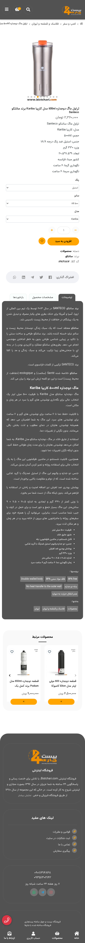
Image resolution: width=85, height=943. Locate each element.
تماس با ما (64, 845)
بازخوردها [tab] (18, 297)
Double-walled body (32, 579)
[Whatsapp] (34, 892)
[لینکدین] (23, 277)
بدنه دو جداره (71, 586)
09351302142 (42, 877)
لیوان (37, 609)
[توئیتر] (41, 277)
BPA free (72, 579)
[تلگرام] (32, 277)
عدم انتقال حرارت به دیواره (64, 594)
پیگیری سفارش (61, 851)
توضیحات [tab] (67, 297)
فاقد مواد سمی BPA (55, 579)
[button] (75, 675)
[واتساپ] (14, 277)
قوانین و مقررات (61, 832)
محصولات (66, 251)
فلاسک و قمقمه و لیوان (45, 24)
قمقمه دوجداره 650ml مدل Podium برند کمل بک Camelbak (24, 683)
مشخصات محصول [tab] (42, 297)
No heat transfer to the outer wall (43, 586)
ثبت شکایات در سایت (58, 838)
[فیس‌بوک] (50, 277)
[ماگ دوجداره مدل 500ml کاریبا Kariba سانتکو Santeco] (42, 757)
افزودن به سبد (63, 241)
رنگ (77, 180)
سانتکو (69, 256)
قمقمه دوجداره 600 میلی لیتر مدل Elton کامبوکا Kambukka (62, 683)
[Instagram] (51, 892)
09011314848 (42, 872)
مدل (77, 211)
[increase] (51, 230)
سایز (76, 196)
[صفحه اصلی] (81, 24)
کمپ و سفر (69, 24)
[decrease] (75, 230)
